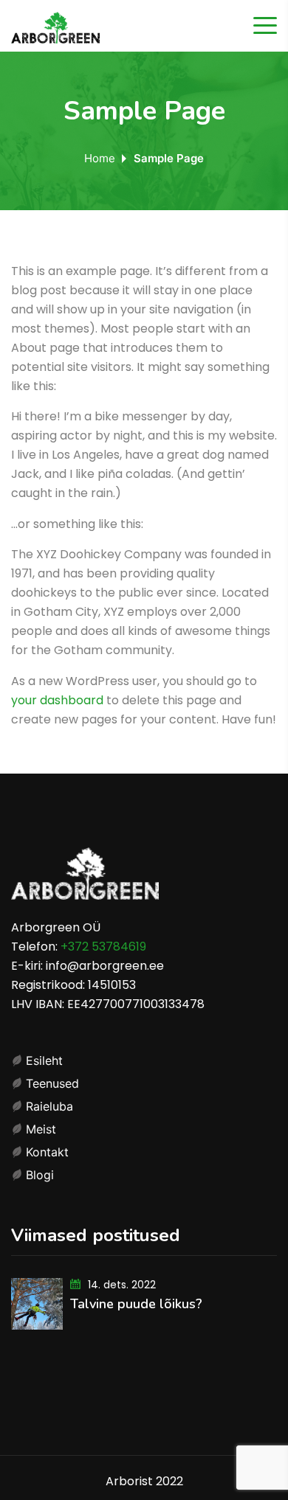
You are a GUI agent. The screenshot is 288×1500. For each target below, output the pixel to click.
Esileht (44, 1060)
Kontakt (47, 1152)
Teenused (52, 1083)
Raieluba (49, 1106)
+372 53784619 (103, 946)
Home (99, 158)
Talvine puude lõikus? (136, 1304)
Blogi (40, 1174)
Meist (41, 1129)
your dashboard (57, 700)
